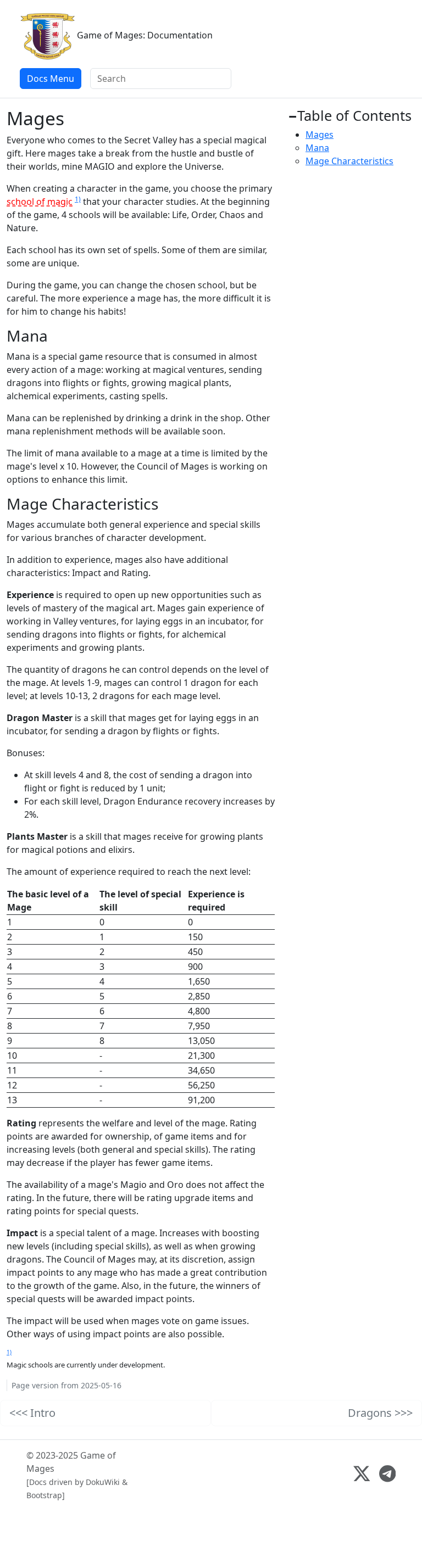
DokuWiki (103, 1482)
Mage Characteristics (349, 161)
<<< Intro (32, 1412)
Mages (320, 135)
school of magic (40, 202)
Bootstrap (44, 1495)
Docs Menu (50, 78)
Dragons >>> (380, 1412)
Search (226, 79)
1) (78, 199)
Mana (317, 148)
